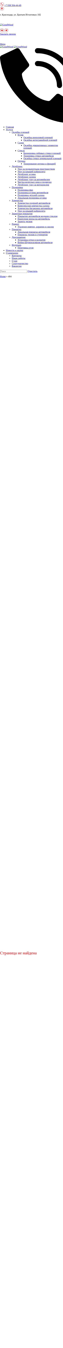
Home (3, 276)
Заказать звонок (8, 34)
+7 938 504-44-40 (12, 5)
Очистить (32, 271)
